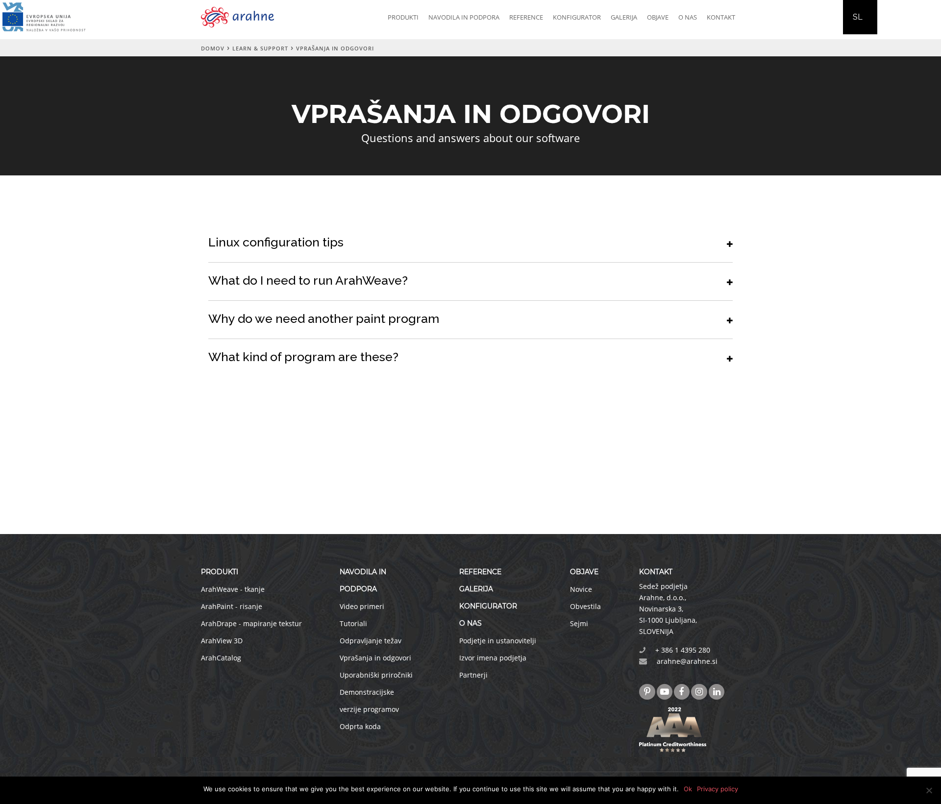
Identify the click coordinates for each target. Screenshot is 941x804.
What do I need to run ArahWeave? (308, 280)
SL (858, 17)
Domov (212, 48)
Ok (688, 789)
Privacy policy (717, 789)
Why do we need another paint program (323, 318)
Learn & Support (260, 48)
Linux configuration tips (276, 242)
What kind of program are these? (303, 356)
